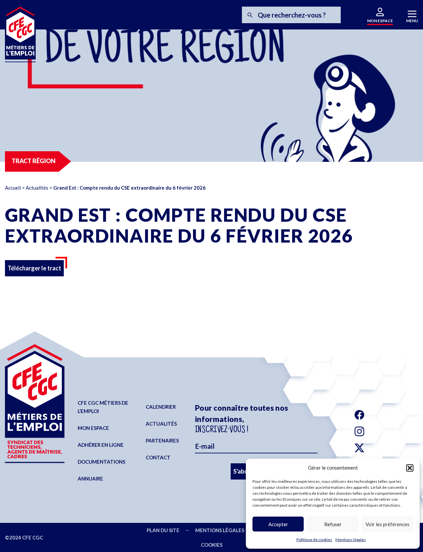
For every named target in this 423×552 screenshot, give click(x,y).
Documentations (101, 462)
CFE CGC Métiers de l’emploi (103, 407)
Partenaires (162, 440)
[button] (409, 468)
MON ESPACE (380, 20)
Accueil (13, 188)
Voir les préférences (387, 524)
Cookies (211, 545)
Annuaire (90, 479)
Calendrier (161, 407)
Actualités (37, 188)
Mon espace (93, 428)
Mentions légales (350, 539)
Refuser (333, 524)
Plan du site (163, 530)
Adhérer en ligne (101, 445)
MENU (412, 20)
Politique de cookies (314, 539)
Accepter (278, 524)
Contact (158, 457)
